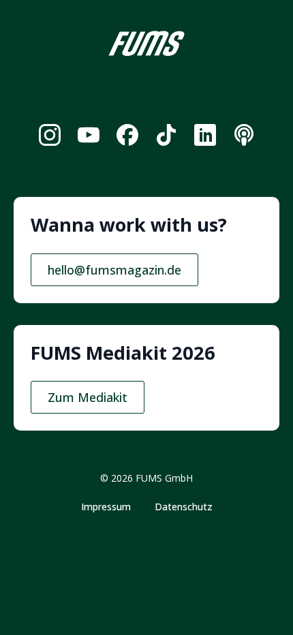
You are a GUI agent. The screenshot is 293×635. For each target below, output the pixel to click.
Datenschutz (184, 507)
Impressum (106, 507)
